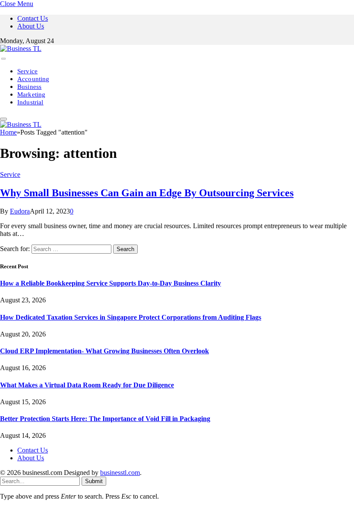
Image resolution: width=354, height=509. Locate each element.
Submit (94, 481)
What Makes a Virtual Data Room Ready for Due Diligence (87, 385)
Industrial (30, 102)
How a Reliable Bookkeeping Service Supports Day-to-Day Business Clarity (110, 283)
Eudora (20, 211)
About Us (30, 26)
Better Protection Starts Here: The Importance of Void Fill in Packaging (105, 418)
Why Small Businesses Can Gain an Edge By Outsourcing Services (147, 192)
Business (29, 86)
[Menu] (3, 59)
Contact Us (32, 18)
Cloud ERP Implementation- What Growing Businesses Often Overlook (104, 351)
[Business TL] (20, 48)
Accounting (33, 78)
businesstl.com (120, 472)
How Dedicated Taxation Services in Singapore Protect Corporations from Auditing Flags (130, 317)
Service (27, 71)
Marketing (31, 94)
